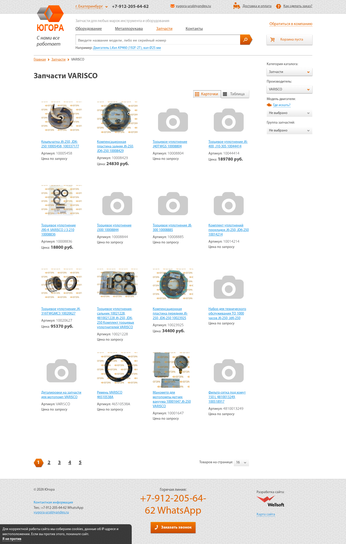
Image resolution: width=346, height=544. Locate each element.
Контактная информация (53, 502)
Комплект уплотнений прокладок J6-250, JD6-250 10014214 (228, 230)
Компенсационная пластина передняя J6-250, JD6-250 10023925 (170, 313)
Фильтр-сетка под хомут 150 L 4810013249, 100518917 (227, 397)
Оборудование (88, 29)
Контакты (194, 29)
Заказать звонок (176, 528)
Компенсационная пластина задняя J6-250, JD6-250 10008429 (115, 146)
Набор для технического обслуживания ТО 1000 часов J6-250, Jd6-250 (227, 313)
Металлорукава (129, 29)
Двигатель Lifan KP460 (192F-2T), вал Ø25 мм (127, 48)
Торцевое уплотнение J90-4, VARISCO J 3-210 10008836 (58, 230)
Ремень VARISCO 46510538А (109, 395)
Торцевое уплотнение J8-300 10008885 (172, 228)
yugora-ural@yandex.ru (193, 6)
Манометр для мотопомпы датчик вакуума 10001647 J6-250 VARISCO (172, 399)
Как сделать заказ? (297, 6)
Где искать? (282, 105)
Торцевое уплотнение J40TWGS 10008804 (170, 144)
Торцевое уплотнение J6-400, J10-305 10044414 (228, 144)
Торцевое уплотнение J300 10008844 (114, 228)
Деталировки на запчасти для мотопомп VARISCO (61, 395)
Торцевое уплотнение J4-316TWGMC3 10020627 (61, 311)
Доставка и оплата (257, 6)
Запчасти (164, 29)
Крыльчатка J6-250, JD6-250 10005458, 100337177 (60, 144)
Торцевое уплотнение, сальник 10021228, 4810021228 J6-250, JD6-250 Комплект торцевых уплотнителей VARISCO (115, 318)
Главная (40, 60)
